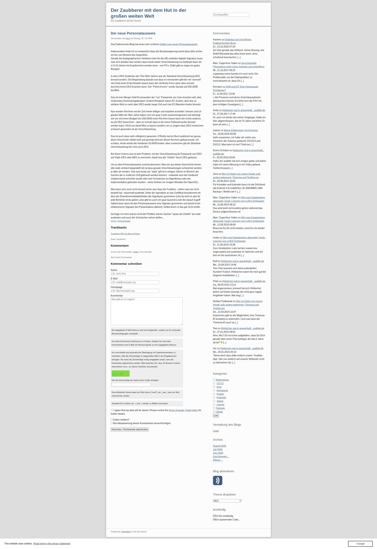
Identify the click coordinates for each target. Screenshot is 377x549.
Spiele (220, 401)
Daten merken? (121, 419)
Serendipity (126, 532)
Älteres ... (218, 460)
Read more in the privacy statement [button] (51, 543)
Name (114, 270)
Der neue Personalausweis (133, 33)
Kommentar (117, 295)
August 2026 (219, 446)
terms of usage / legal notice (183, 410)
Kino (219, 387)
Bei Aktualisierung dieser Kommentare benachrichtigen (142, 423)
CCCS (113, 221)
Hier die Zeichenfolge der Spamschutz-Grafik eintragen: (135, 380)
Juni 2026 (218, 453)
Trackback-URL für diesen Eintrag (125, 234)
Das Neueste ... (221, 456)
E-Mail (114, 278)
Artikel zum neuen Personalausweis (178, 44)
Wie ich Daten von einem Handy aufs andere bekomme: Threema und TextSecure (237, 305)
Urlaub (219, 411)
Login (216, 431)
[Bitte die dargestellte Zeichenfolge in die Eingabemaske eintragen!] (121, 373)
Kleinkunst (222, 390)
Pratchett (221, 397)
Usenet (220, 404)
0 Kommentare (124, 221)
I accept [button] (360, 544)
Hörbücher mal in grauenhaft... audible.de (243, 110)
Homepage (116, 287)
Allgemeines (222, 380)
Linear (135, 252)
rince (128, 38)
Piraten (220, 394)
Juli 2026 (218, 449)
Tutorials (220, 408)
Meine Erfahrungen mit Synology (241, 130)
